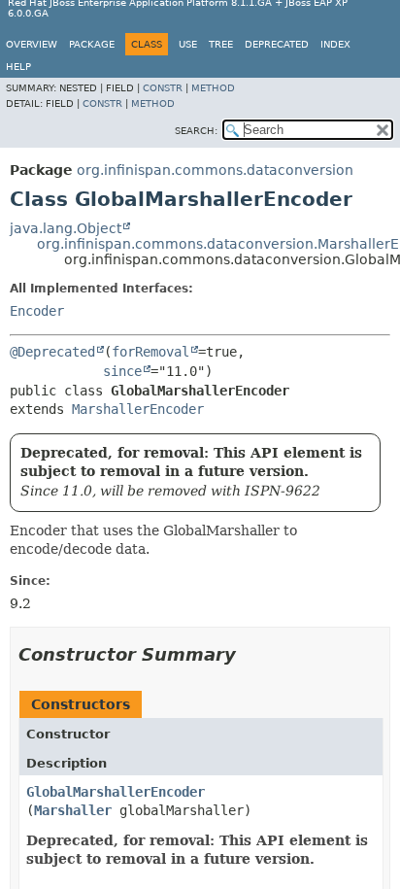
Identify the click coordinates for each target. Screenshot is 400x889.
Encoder (37, 311)
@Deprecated (52, 351)
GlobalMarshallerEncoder (115, 792)
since (122, 371)
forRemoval (150, 351)
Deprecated (277, 44)
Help (18, 66)
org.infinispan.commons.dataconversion (215, 170)
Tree (221, 44)
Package (92, 44)
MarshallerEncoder (138, 409)
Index (335, 44)
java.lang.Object (65, 228)
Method (213, 88)
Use (188, 44)
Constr (163, 88)
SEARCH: (196, 130)
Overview (31, 44)
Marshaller (73, 810)
